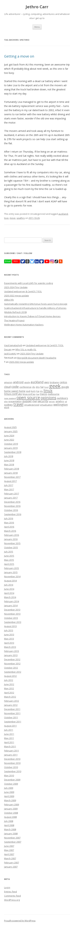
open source (28, 397)
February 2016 (11, 535)
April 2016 (9, 526)
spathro (21, 218)
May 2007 (9, 850)
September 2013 (12, 622)
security (43, 401)
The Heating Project (14, 320)
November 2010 (12, 763)
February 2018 (11, 468)
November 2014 (12, 576)
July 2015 (8, 551)
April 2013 (9, 642)
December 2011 (12, 709)
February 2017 (11, 493)
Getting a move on (19, 56)
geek (55, 385)
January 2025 (11, 431)
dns (38, 387)
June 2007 (9, 846)
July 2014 (8, 584)
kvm (33, 391)
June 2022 (9, 439)
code (15, 386)
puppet (27, 401)
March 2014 (10, 597)
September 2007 (12, 841)
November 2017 (12, 477)
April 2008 (9, 825)
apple (27, 382)
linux (48, 390)
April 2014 (9, 593)
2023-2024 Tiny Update (16, 287)
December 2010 (12, 758)
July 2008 (8, 821)
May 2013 (9, 638)
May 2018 (9, 464)
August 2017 (10, 481)
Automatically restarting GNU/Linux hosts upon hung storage (35, 303)
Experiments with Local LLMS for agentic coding (28, 283)
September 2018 (12, 452)
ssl (66, 401)
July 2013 (8, 630)
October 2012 (11, 667)
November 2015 (12, 543)
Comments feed (12, 895)
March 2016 (10, 530)
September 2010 (12, 771)
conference (25, 387)
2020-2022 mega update (16, 295)
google (65, 387)
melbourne (53, 394)
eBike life (9, 299)
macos (43, 394)
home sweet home (14, 391)
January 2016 (11, 539)
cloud (7, 387)
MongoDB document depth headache (36, 357)
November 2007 (12, 837)
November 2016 (12, 506)
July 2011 (8, 729)
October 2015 (11, 547)
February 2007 (11, 862)
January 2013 (11, 655)
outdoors (62, 398)
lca (37, 391)
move (12, 218)
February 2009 (11, 804)
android (18, 382)
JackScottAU (10, 353)
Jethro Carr (37, 7)
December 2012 (12, 659)
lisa (37, 394)
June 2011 (9, 734)
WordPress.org (12, 899)
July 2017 (8, 485)
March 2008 (10, 829)
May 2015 (9, 559)
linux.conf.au (13, 394)
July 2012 (8, 680)
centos (63, 382)
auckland (63, 213)
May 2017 (9, 489)
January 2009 (11, 808)
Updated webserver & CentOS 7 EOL (23, 291)
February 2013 (11, 651)
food (46, 387)
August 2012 (10, 676)
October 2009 (11, 783)
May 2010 (9, 775)
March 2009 (10, 800)
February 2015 (11, 568)
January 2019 (11, 448)
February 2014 (11, 601)
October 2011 (11, 717)
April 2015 (9, 564)
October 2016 (11, 510)
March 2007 (10, 858)
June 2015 (9, 555)
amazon (8, 382)
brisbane (54, 382)
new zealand (10, 398)
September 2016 (12, 514)
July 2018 (8, 456)
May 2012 (9, 688)
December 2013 (12, 609)
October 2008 (11, 812)
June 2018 (9, 460)
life (41, 391)
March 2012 (10, 696)
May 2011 (9, 738)
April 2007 (9, 854)
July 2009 (8, 787)
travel (18, 404)
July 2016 (8, 518)
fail (42, 387)
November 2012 (12, 663)
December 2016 (12, 501)
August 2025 (10, 427)
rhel (34, 401)
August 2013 (10, 626)
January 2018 (11, 472)
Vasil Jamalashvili (13, 345)
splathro (60, 401)
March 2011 (10, 746)
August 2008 (10, 817)
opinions (48, 397)
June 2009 (9, 792)
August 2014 (10, 580)
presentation (15, 401)
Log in (7, 887)
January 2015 (11, 572)
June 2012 (9, 684)
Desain (8, 349)
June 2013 (9, 634)
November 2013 (12, 613)
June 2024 (9, 435)
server (52, 401)
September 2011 (12, 721)
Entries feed (10, 891)
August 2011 (10, 725)
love (6, 218)
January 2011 (11, 754)
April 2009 (9, 796)
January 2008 (11, 833)
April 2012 (9, 692)
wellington (60, 404)
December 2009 (12, 779)
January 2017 (11, 497)
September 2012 (12, 671)
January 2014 (11, 605)
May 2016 (9, 522)
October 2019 (11, 443)
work (6, 407)
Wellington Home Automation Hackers (24, 324)
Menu (37, 27)
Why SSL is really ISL (25, 349)
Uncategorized (31, 404)
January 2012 (11, 705)
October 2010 (11, 767)
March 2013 (10, 647)
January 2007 (11, 866)
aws (46, 382)
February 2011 (11, 750)
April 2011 (9, 742)
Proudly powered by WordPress (19, 920)
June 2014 (9, 588)
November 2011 (12, 713)
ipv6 (28, 391)
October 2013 (11, 617)
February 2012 (11, 700)
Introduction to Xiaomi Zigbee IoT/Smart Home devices (32, 316)
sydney (8, 404)
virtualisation (46, 404)
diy (33, 387)
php (6, 401)
